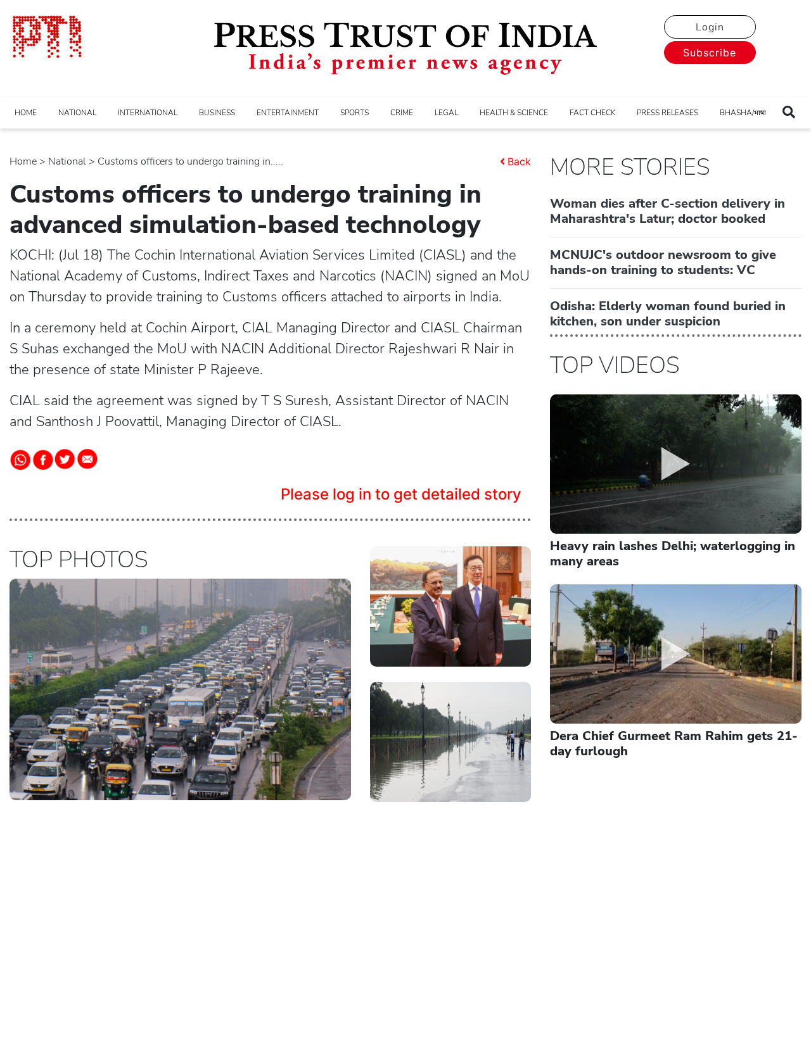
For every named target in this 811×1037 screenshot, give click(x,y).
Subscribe (709, 52)
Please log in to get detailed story (401, 494)
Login (710, 27)
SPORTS (354, 113)
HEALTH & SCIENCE (514, 113)
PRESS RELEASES (667, 113)
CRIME (401, 113)
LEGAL (446, 113)
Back (519, 161)
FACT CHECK (592, 113)
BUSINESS (217, 113)
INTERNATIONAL (147, 113)
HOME (26, 113)
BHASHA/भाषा (743, 113)
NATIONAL (77, 113)
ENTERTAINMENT (288, 113)
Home (23, 161)
